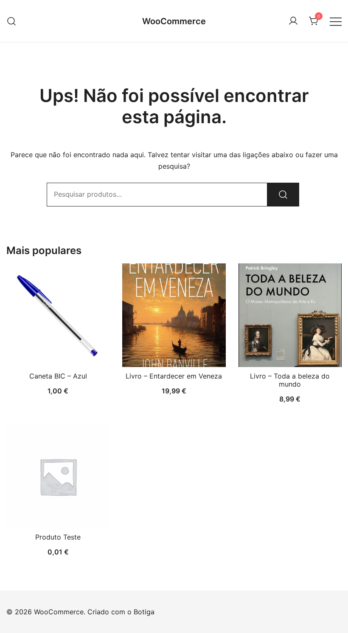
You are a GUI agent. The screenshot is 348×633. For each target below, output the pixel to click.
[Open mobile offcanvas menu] (336, 21)
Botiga (144, 612)
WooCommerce (174, 21)
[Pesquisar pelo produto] (283, 194)
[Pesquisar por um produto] (11, 21)
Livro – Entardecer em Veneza (174, 376)
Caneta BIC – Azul (58, 376)
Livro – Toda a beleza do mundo (290, 380)
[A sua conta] (293, 21)
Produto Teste (58, 537)
